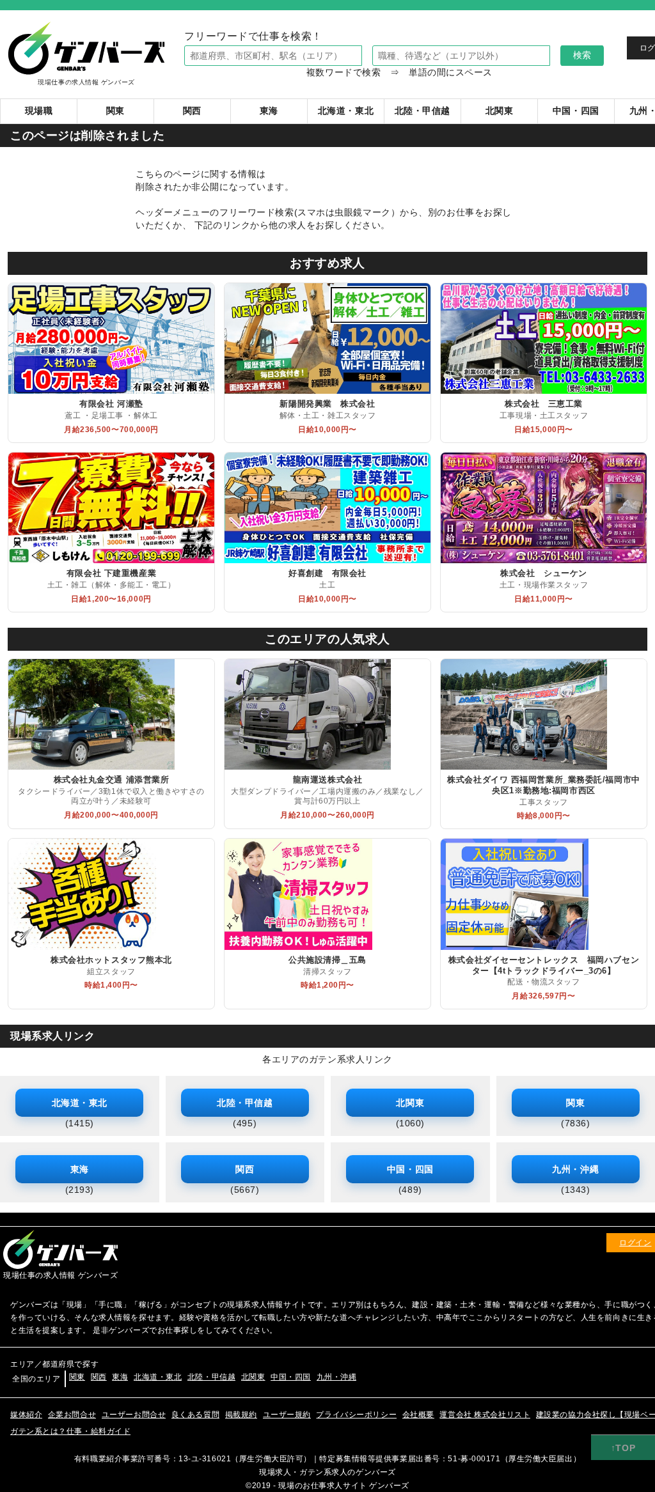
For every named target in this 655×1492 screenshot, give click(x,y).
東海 (120, 1376)
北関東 (253, 1376)
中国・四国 (291, 1376)
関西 (99, 1376)
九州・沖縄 (337, 1376)
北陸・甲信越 (211, 1376)
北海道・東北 (158, 1376)
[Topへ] (623, 1448)
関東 (77, 1376)
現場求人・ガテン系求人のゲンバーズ (327, 1472)
